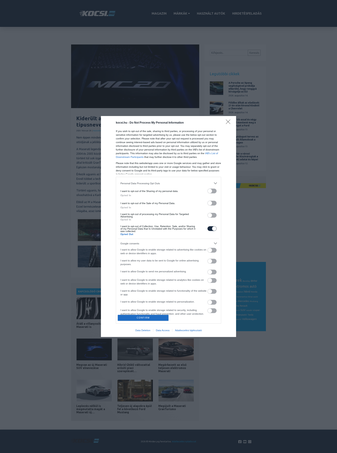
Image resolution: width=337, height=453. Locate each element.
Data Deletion (142, 330)
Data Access (163, 330)
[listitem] (168, 183)
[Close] (229, 123)
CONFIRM (143, 317)
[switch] (212, 191)
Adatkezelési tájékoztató (188, 330)
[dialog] (168, 226)
